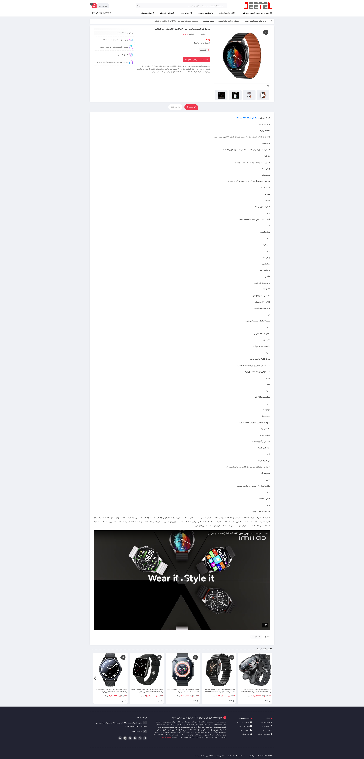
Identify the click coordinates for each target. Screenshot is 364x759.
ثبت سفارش (245, 734)
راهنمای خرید (244, 718)
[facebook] (134, 738)
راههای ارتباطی (265, 722)
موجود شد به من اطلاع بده (195, 59)
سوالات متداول (146, 13)
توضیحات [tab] (191, 107)
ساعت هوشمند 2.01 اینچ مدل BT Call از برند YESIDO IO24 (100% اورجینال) (183, 690)
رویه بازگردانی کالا (243, 722)
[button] (269, 678)
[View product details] (270, 701)
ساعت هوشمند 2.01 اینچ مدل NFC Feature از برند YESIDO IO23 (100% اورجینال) (147, 690)
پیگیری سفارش (204, 13)
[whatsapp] (139, 738)
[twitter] (129, 738)
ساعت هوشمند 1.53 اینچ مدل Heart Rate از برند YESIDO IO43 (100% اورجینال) (111, 690)
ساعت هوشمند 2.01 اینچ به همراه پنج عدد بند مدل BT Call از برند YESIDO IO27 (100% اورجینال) (219, 690)
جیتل (268, 718)
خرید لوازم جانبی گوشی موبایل (256, 13)
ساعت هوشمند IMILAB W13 (248, 118)
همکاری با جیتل (264, 734)
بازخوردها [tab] (175, 107)
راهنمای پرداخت (244, 726)
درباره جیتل (185, 13)
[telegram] (144, 738)
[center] (138, 5)
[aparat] (124, 738)
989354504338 (102, 13)
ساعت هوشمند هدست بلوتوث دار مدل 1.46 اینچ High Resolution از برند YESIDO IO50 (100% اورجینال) (255, 690)
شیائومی (203, 34)
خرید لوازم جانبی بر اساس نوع (229, 21)
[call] (119, 738)
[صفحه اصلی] (271, 21)
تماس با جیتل (166, 13)
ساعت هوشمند (208, 21)
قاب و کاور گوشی (226, 13)
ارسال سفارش (245, 730)
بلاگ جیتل (266, 730)
